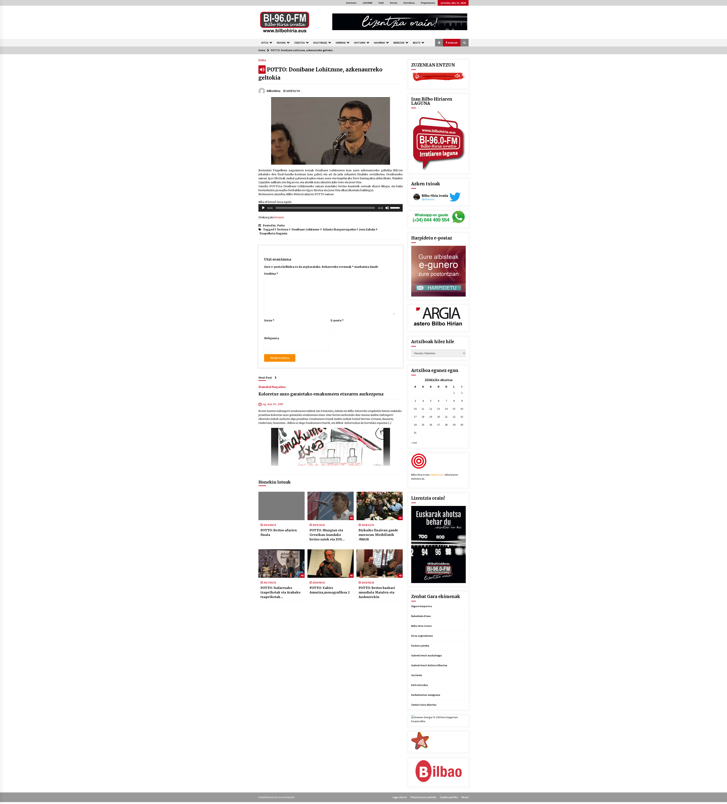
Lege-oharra (399, 797)
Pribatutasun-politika (423, 797)
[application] (330, 208)
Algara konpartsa (421, 606)
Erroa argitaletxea (422, 635)
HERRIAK (341, 42)
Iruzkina (271, 273)
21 (446, 416)
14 (446, 408)
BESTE (416, 42)
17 (415, 416)
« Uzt (414, 442)
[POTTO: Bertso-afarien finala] (281, 506)
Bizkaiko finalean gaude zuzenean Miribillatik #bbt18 (378, 534)
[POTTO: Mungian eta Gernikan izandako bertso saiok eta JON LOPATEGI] (330, 506)
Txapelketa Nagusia (273, 233)
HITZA (264, 42)
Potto (262, 60)
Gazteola (416, 675)
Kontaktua (409, 2)
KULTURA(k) (320, 42)
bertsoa (282, 229)
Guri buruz (351, 2)
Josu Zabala (367, 229)
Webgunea (271, 338)
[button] (439, 42)
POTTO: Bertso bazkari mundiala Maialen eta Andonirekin (377, 592)
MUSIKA (281, 42)
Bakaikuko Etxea (421, 616)
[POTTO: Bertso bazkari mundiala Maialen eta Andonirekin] (379, 563)
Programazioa (428, 2)
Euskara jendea (420, 645)
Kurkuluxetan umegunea (425, 695)
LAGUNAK (367, 2)
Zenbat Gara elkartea (423, 704)
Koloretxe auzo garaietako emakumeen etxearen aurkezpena (320, 394)
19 (430, 416)
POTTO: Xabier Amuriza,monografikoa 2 (330, 590)
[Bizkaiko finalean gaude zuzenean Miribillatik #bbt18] (379, 506)
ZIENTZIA (299, 42)
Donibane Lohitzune (305, 229)
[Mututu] (387, 208)
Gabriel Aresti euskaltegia (426, 655)
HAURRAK (379, 42)
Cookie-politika (449, 797)
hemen (279, 217)
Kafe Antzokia (419, 685)
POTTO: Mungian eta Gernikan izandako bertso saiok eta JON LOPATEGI (326, 535)
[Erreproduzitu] (263, 208)
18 (423, 416)
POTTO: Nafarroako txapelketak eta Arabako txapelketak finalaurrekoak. (280, 592)
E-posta (337, 320)
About (465, 797)
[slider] (395, 207)
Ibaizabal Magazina (271, 386)
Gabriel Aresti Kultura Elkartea (429, 665)
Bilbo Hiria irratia (421, 626)
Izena (269, 320)
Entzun (393, 2)
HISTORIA (359, 42)
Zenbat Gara (437, 474)
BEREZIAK (398, 42)
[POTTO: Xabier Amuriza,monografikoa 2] (330, 563)
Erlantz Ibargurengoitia (339, 229)
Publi (381, 2)
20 (438, 416)
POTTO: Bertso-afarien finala (279, 532)
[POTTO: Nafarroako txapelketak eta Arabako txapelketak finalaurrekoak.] (281, 563)
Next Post (265, 377)
